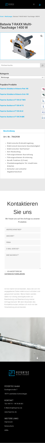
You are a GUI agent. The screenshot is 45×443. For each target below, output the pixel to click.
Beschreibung (9, 131)
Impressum (8, 422)
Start (2, 16)
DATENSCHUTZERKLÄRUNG (15, 274)
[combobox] (22, 77)
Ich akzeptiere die (15, 273)
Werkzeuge (8, 16)
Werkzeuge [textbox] (22, 77)
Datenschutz (9, 426)
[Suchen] (42, 65)
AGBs (6, 430)
